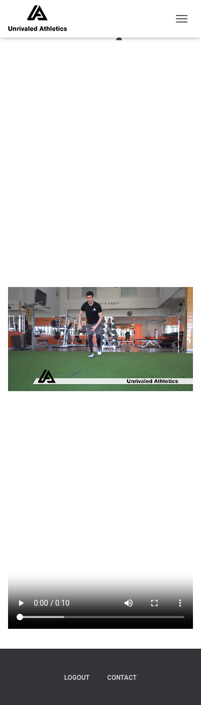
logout (77, 677)
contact (122, 677)
